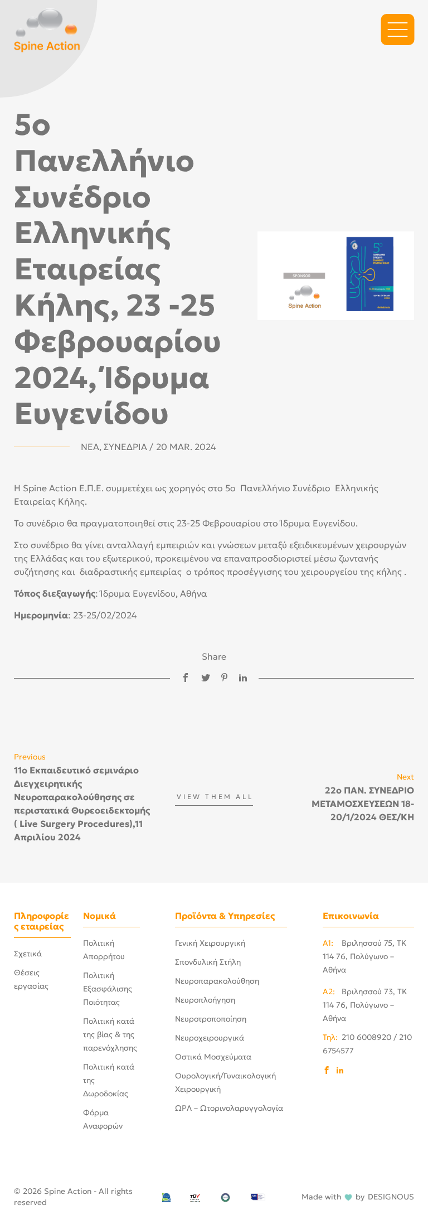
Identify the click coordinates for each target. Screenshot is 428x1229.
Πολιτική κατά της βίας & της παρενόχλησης (110, 1034)
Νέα (90, 446)
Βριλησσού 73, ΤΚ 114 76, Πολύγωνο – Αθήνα (365, 1004)
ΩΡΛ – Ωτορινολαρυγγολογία (229, 1108)
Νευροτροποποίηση (210, 1019)
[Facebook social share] (185, 678)
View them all (215, 797)
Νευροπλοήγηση (205, 1000)
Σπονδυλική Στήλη (208, 962)
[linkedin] (340, 1071)
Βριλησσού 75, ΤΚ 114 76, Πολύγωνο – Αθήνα (365, 956)
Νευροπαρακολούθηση (217, 981)
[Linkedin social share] (243, 678)
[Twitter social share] (205, 678)
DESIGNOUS (391, 1197)
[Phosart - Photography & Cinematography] (47, 28)
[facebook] (326, 1071)
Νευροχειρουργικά (209, 1038)
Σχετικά (28, 954)
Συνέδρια (125, 446)
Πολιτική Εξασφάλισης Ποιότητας (107, 988)
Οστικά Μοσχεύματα (213, 1057)
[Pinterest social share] (224, 678)
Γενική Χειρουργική (210, 943)
